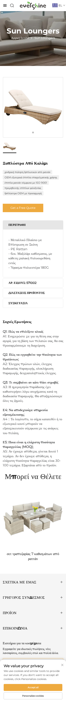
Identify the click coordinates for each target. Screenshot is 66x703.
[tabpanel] (33, 107)
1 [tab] (33, 133)
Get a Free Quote (23, 208)
